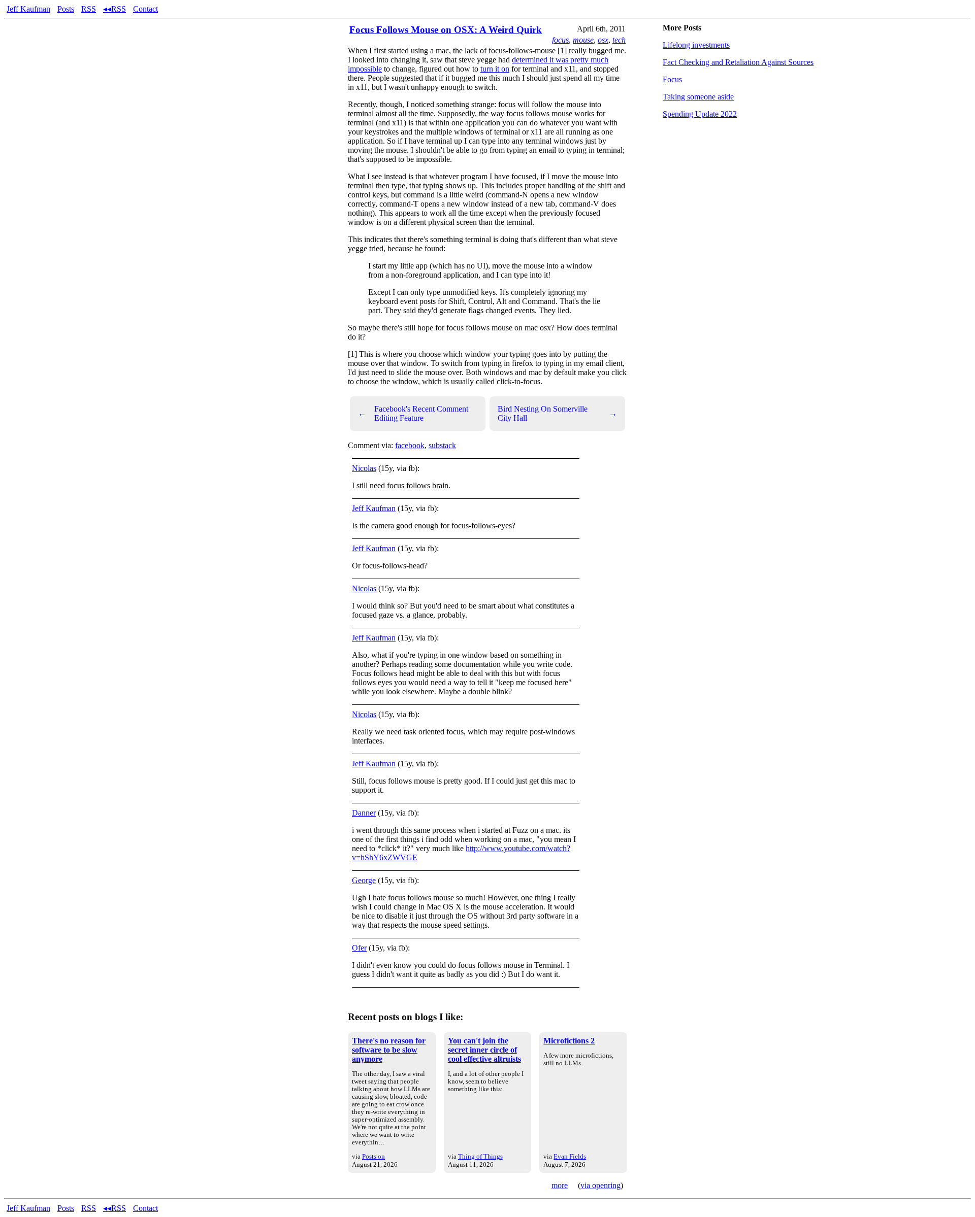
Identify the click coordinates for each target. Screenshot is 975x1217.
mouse (583, 40)
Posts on (373, 1156)
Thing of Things (480, 1156)
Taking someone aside (698, 96)
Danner (364, 812)
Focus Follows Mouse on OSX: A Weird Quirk (445, 29)
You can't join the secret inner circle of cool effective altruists (484, 1049)
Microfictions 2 (569, 1040)
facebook (410, 445)
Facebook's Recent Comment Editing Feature (413, 413)
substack (442, 445)
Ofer (359, 947)
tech (619, 40)
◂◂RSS (114, 9)
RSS (88, 9)
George (364, 880)
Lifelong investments (696, 45)
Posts (65, 9)
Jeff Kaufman (28, 9)
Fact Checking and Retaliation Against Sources (738, 62)
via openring (600, 1185)
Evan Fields (570, 1156)
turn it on (494, 68)
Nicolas (364, 468)
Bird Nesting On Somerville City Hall (557, 413)
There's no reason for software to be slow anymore (389, 1049)
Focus (672, 79)
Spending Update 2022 (700, 114)
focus (560, 40)
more (559, 1185)
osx (603, 40)
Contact (145, 9)
